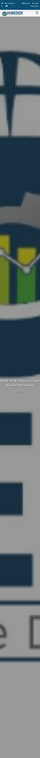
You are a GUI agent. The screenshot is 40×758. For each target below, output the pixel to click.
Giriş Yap (26, 3)
